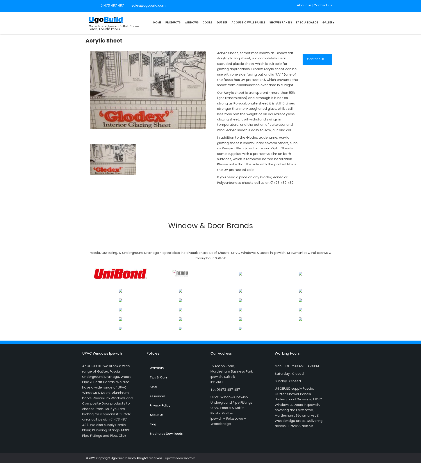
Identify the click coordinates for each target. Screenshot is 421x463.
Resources (158, 396)
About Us (156, 415)
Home (157, 22)
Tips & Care (159, 377)
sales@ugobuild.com (148, 5)
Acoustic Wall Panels (248, 22)
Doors (207, 22)
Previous (84, 91)
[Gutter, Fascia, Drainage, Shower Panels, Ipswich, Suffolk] (106, 19)
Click (122, 435)
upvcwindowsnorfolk (180, 458)
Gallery (328, 22)
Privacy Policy (160, 405)
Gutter (222, 22)
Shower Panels (280, 22)
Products (173, 22)
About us (304, 5)
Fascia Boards (307, 22)
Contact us (323, 5)
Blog (153, 424)
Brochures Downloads (166, 433)
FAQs (153, 387)
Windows (192, 22)
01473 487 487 (112, 5)
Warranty (157, 368)
